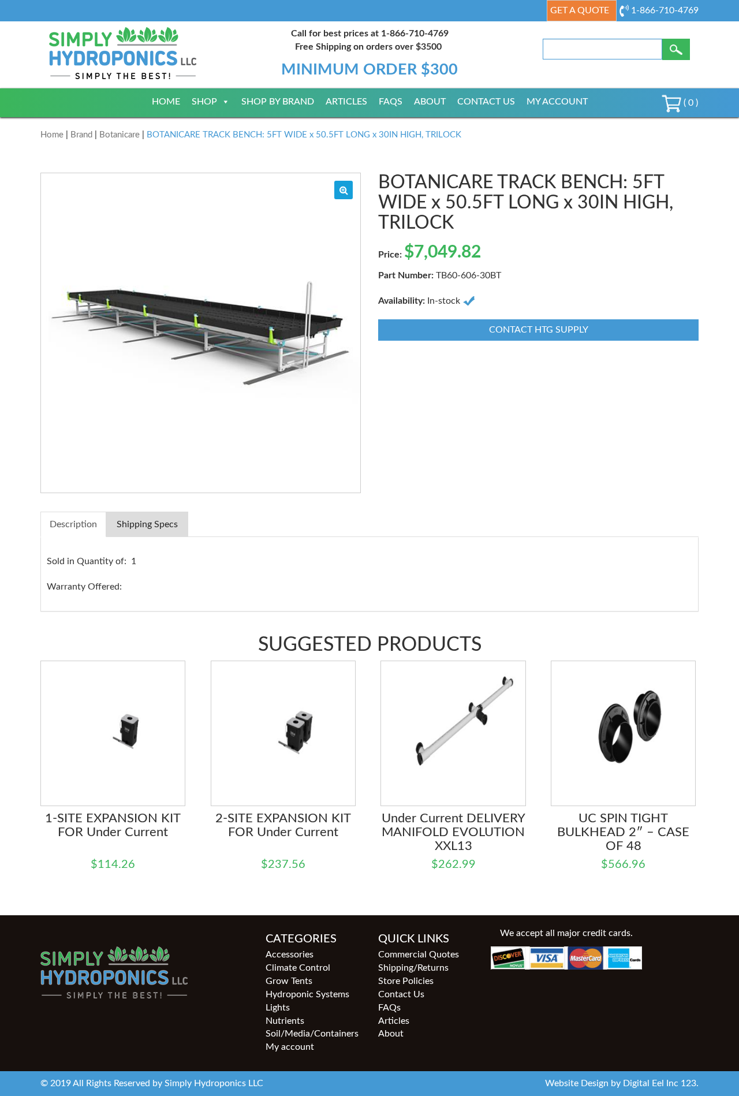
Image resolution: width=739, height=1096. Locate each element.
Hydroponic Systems (307, 994)
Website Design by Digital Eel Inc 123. (622, 1083)
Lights (278, 1007)
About (430, 101)
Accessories (289, 954)
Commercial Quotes (418, 954)
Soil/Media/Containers (312, 1033)
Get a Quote (579, 10)
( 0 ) (689, 102)
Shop (204, 101)
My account (557, 101)
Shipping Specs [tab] (147, 524)
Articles (346, 101)
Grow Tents (289, 981)
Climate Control (298, 967)
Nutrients (285, 1021)
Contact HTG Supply (538, 329)
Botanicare (119, 135)
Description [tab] (73, 524)
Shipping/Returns (413, 967)
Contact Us (486, 101)
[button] (343, 190)
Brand (81, 135)
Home (166, 101)
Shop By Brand (277, 101)
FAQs (390, 101)
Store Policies (406, 981)
